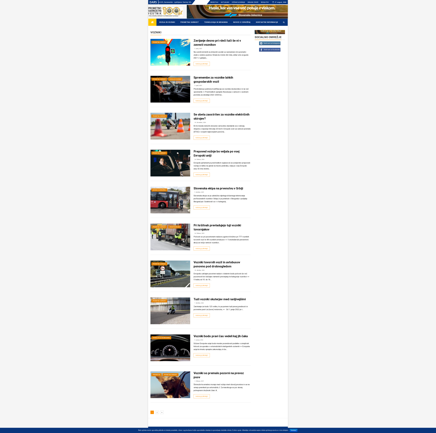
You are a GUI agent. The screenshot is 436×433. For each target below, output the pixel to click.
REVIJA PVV (265, 2)
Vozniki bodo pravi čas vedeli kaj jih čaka (221, 336)
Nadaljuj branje (202, 64)
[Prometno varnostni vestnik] (152, 22)
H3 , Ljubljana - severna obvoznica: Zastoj (181, 2)
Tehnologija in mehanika (216, 22)
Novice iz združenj (241, 22)
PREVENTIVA (156, 374)
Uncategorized (175, 227)
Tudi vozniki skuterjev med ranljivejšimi (220, 299)
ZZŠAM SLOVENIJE (238, 2)
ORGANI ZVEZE (253, 2)
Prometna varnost (189, 22)
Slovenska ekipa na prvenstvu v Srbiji (218, 188)
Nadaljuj (293, 430)
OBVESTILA (214, 2)
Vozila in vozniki (167, 22)
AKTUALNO (225, 2)
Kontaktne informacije (267, 22)
